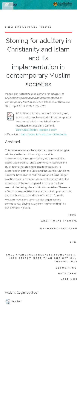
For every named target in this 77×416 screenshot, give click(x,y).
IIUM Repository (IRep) (28, 27)
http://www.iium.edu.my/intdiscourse (43, 134)
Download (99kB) (26, 129)
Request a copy (48, 129)
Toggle (8, 7)
